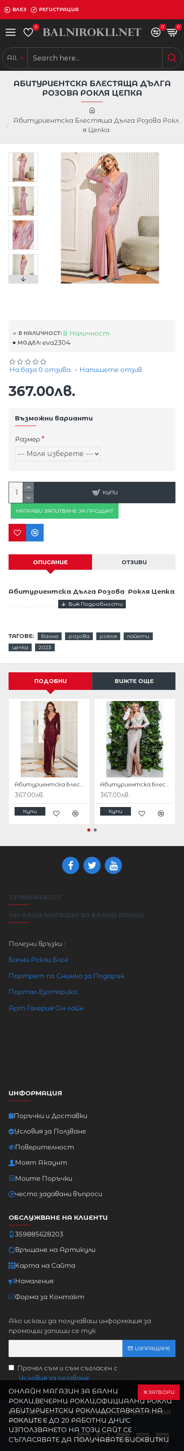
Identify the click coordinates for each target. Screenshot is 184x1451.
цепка (20, 647)
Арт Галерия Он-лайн (46, 1008)
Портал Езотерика (43, 992)
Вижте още (134, 680)
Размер (27, 439)
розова (78, 636)
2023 (45, 647)
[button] (100, 279)
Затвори (161, 1392)
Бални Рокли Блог (38, 959)
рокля (108, 636)
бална (49, 636)
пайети (138, 636)
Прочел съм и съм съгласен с (67, 1373)
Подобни (50, 680)
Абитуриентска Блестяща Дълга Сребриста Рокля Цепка (136, 784)
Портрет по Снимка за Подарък (67, 976)
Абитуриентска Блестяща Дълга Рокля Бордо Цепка (51, 784)
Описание (50, 562)
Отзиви (134, 562)
